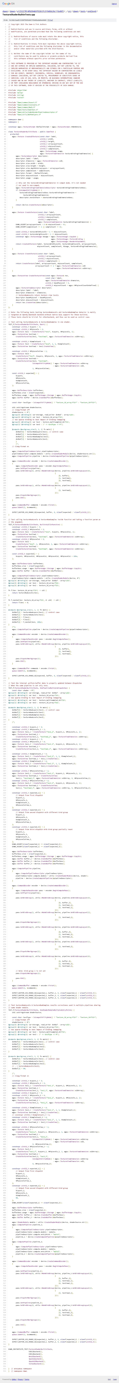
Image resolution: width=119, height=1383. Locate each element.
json (115, 1379)
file (50, 20)
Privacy (20, 1379)
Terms (26, 1379)
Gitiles (14, 1379)
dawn (5, 11)
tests (83, 11)
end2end (92, 11)
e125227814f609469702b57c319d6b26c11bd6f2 (40, 11)
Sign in (114, 4)
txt (109, 1379)
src (69, 11)
